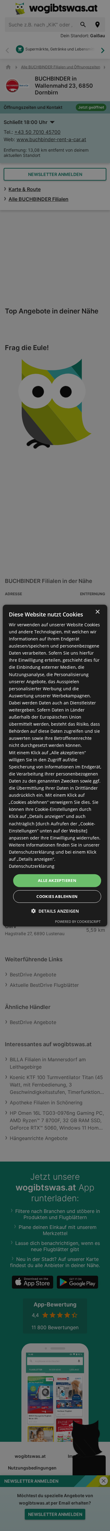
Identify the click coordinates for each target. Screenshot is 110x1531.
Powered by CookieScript (78, 921)
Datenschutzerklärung (31, 866)
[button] (55, 911)
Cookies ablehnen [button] (57, 896)
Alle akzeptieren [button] (57, 880)
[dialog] (55, 765)
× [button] (97, 611)
